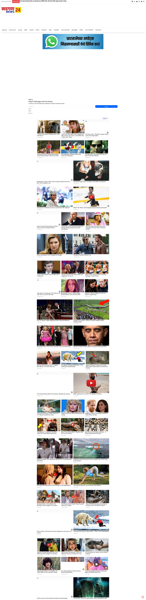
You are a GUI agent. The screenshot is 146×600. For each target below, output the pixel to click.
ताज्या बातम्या (12, 30)
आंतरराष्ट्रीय (74, 30)
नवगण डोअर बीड (65, 30)
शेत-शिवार (44, 30)
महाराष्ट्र (20, 30)
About (30, 110)
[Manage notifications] (143, 597)
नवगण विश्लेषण (89, 30)
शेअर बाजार (98, 30)
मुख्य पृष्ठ (4, 30)
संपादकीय (56, 30)
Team (30, 112)
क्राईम (50, 30)
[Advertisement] (97, 15)
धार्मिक (81, 30)
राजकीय (31, 30)
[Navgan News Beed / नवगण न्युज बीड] (11, 9)
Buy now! (30, 113)
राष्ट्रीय (25, 30)
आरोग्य (37, 30)
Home (30, 108)
